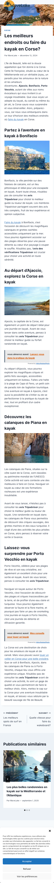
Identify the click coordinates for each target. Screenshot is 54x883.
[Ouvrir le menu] (48, 5)
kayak (7, 30)
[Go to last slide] (8, 779)
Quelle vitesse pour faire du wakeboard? (40, 719)
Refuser (27, 869)
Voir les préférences (27, 876)
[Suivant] (46, 779)
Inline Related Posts (43, 363)
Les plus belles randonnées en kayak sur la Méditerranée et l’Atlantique (27, 791)
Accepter (27, 861)
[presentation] (27, 766)
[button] (49, 830)
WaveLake (12, 55)
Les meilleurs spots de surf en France (12, 719)
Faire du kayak (12, 222)
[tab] (24, 810)
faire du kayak (16, 119)
